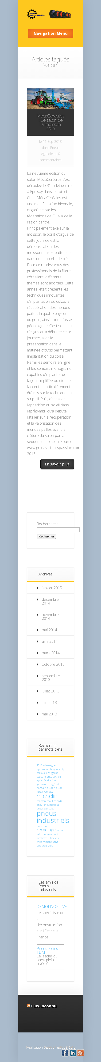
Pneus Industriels (59, 1047)
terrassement (50, 834)
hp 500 (49, 788)
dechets (57, 776)
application (43, 769)
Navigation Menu (51, 33)
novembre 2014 (50, 616)
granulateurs (44, 784)
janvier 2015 (52, 587)
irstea (40, 791)
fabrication (50, 780)
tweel (40, 841)
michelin (47, 796)
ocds (59, 801)
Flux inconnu (44, 1006)
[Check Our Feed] (80, 1055)
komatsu (49, 791)
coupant (41, 776)
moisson (41, 801)
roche (60, 830)
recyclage (46, 830)
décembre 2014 (50, 601)
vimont (47, 841)
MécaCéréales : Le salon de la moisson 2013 (50, 122)
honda (40, 788)
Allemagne (49, 765)
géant (55, 784)
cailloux (41, 773)
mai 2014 (49, 629)
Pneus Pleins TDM (47, 950)
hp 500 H (59, 788)
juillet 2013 (50, 691)
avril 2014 (50, 641)
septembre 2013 (51, 677)
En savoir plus (57, 464)
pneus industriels (53, 817)
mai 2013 (49, 714)
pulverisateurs (44, 826)
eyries (40, 780)
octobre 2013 (53, 664)
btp (62, 769)
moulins (51, 801)
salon (40, 834)
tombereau (43, 838)
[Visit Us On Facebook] (65, 1055)
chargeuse (52, 773)
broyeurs (55, 769)
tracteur (54, 838)
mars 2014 (51, 652)
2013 (39, 765)
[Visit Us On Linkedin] (73, 1055)
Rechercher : (47, 523)
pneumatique (51, 804)
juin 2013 (49, 702)
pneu (40, 804)
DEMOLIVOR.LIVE (52, 906)
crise (49, 776)
